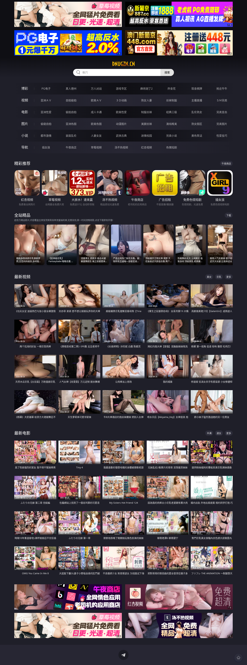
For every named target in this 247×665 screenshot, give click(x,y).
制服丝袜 (146, 112)
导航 (24, 147)
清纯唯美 (171, 124)
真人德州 (71, 88)
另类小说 (171, 136)
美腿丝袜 (146, 124)
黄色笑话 (196, 136)
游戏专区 (121, 88)
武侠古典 (121, 136)
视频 (24, 100)
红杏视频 (146, 147)
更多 (228, 276)
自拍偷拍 (71, 100)
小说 (24, 135)
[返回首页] (238, 658)
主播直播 (196, 100)
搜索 (167, 72)
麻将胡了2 (146, 88)
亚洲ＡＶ (46, 100)
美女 (209, 276)
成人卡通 (96, 112)
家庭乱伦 (71, 136)
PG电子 (46, 88)
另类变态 (221, 112)
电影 (24, 112)
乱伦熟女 (196, 112)
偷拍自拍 (71, 112)
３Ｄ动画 (121, 100)
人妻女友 (96, 136)
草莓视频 (96, 147)
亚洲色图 (71, 124)
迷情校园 (146, 136)
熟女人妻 (146, 100)
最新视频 (22, 276)
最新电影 (22, 433)
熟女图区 (196, 124)
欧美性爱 (121, 112)
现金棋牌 (196, 88)
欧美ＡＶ (96, 100)
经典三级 (171, 112)
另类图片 (221, 124)
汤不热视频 (121, 147)
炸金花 (172, 88)
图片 (24, 124)
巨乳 (219, 276)
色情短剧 (171, 147)
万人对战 (96, 88)
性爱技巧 (221, 136)
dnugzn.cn (123, 64)
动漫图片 (121, 124)
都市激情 (46, 136)
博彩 (24, 88)
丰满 (209, 433)
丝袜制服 (171, 100)
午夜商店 (71, 147)
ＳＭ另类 (221, 100)
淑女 (219, 433)
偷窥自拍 (46, 124)
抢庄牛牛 (221, 88)
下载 (228, 215)
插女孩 (46, 147)
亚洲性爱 (46, 112)
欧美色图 (96, 124)
